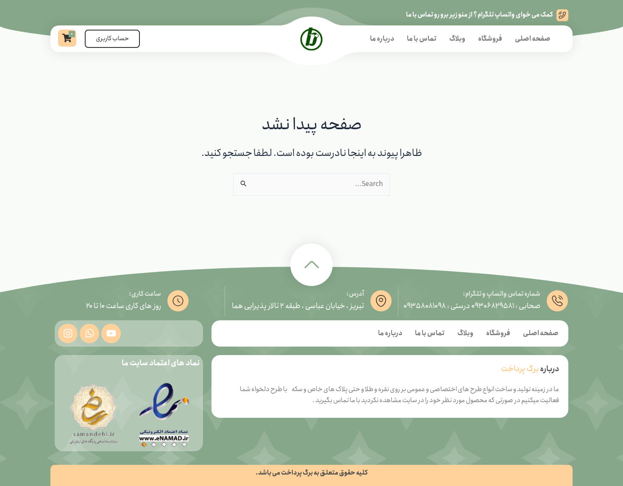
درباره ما (382, 38)
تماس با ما (422, 38)
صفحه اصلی (533, 38)
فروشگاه (490, 38)
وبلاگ (457, 38)
